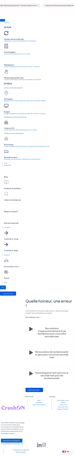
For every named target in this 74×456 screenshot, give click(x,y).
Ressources (7, 165)
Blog (5, 282)
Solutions (7, 22)
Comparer (7, 227)
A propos (7, 255)
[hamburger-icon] (2, 20)
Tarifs (5, 163)
